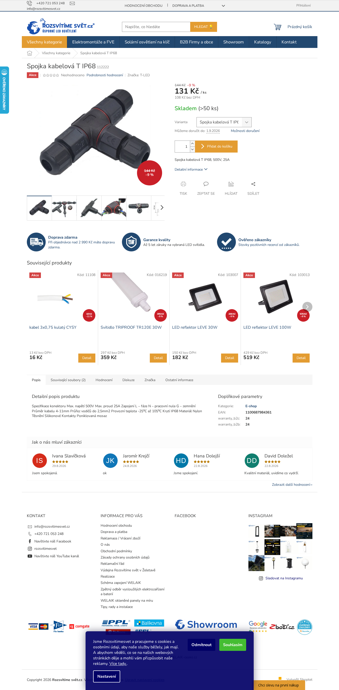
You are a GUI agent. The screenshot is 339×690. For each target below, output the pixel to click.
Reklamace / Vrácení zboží (120, 538)
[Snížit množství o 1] (192, 149)
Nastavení (106, 676)
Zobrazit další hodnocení (291, 484)
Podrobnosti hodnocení (105, 75)
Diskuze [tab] (128, 380)
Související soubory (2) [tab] (68, 380)
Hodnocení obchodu (143, 6)
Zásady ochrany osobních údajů (125, 557)
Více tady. (118, 663)
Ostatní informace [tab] (179, 380)
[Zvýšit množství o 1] (192, 144)
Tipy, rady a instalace (117, 606)
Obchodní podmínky (116, 551)
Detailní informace (189, 169)
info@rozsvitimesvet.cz (52, 526)
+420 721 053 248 (48, 533)
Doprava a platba (188, 6)
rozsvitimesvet (45, 548)
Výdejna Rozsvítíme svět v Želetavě (128, 570)
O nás (105, 544)
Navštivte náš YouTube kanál (56, 556)
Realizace (108, 576)
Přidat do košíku (219, 146)
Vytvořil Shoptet (299, 679)
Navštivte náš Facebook (52, 541)
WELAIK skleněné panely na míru (127, 600)
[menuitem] (44, 42)
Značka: (138, 75)
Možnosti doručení (245, 130)
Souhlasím (232, 645)
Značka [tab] (150, 380)
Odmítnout (201, 645)
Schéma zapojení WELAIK (121, 582)
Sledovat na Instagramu (284, 578)
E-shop (251, 406)
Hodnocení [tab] (104, 380)
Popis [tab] (36, 380)
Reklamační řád (112, 563)
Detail (86, 358)
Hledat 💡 (203, 26)
